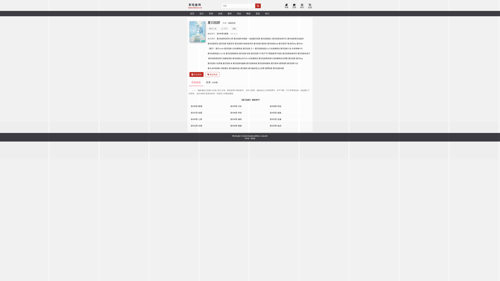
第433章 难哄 (236, 119)
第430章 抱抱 (236, 126)
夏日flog (299, 58)
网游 (248, 13)
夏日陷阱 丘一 (248, 48)
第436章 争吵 (236, 113)
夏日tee (300, 44)
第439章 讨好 (236, 106)
